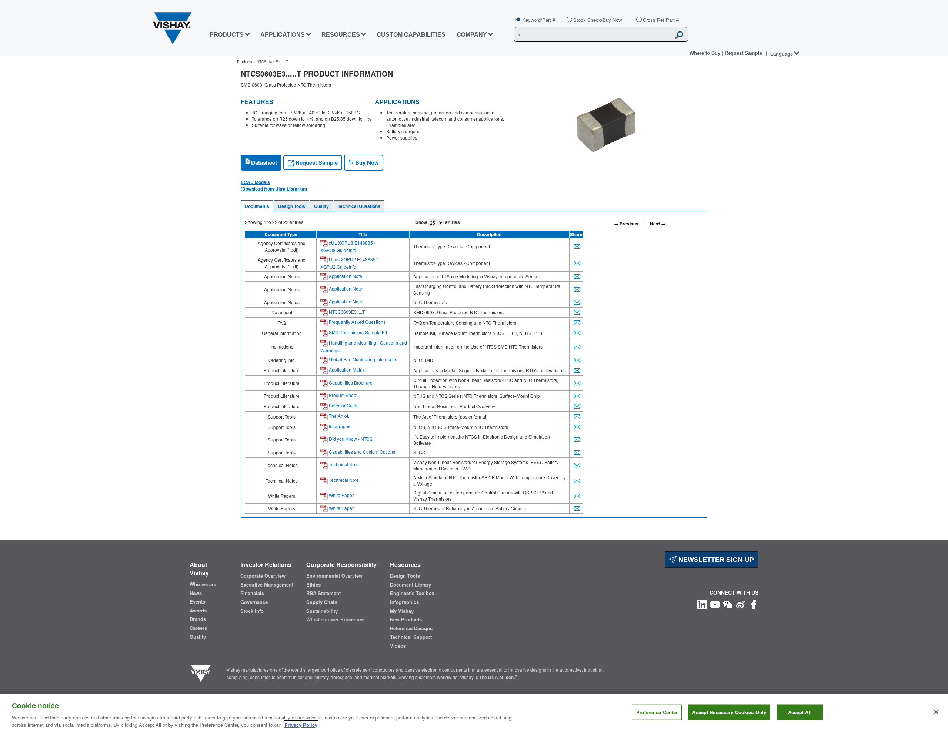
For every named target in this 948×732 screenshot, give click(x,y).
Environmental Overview (334, 575)
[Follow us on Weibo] (740, 603)
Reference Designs (411, 628)
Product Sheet (342, 395)
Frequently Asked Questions (356, 322)
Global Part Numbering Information (363, 359)
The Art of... (339, 416)
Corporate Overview (263, 575)
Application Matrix (346, 369)
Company (472, 34)
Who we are (203, 584)
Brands (198, 619)
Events (197, 601)
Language (781, 54)
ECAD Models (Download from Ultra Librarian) (274, 185)
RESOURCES (340, 34)
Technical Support (411, 637)
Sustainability (322, 611)
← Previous (626, 223)
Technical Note (343, 464)
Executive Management (266, 584)
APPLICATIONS (282, 34)
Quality (321, 206)
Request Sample (316, 162)
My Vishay (402, 611)
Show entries (437, 222)
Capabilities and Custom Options (361, 452)
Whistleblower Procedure (335, 619)
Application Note (345, 276)
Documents (257, 206)
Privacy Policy (300, 724)
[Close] (936, 712)
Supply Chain (321, 602)
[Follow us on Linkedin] (702, 603)
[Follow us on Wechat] (727, 603)
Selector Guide (343, 405)
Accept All (800, 712)
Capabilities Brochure (350, 382)
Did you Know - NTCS (350, 439)
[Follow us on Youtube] (715, 603)
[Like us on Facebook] (753, 603)
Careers (198, 628)
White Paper (341, 495)
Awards (198, 610)
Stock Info (252, 611)
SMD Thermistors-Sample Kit (357, 332)
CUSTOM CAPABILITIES (411, 34)
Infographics (404, 602)
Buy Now (366, 162)
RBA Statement (323, 593)
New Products (406, 619)
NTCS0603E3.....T (346, 312)
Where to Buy (706, 53)
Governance (254, 602)
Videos (398, 645)
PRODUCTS (227, 34)
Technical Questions (359, 206)
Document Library (410, 584)
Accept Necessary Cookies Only (729, 712)
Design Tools (291, 206)
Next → (657, 223)
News (196, 593)
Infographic (339, 426)
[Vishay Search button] (679, 34)
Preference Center (657, 712)
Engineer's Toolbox (412, 593)
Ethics (313, 584)
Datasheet (263, 162)
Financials (252, 593)
